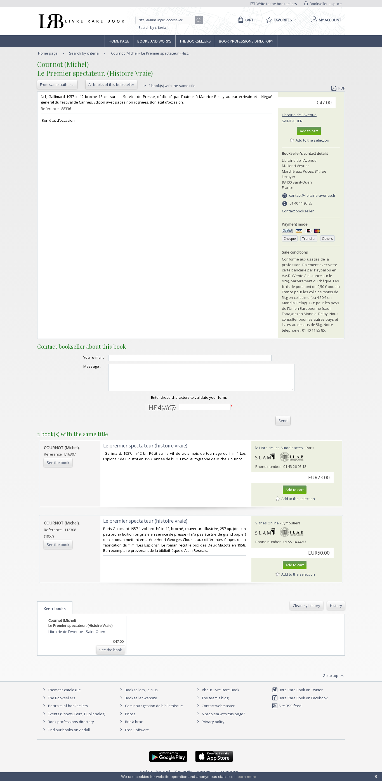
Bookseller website (140, 697)
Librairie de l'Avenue (299, 114)
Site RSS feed (289, 705)
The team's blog (214, 697)
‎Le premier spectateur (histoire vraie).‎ (145, 445)
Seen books (55, 608)
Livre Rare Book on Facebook (303, 697)
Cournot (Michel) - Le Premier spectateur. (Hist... (150, 53)
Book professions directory (246, 41)
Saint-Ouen (292, 120)
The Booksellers (195, 41)
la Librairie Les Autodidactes (279, 447)
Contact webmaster (218, 705)
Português (183, 771)
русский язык (227, 771)
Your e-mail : (93, 357)
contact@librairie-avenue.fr (312, 195)
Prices (130, 713)
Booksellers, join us (141, 689)
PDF (341, 88)
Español (163, 771)
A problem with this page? (223, 713)
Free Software (137, 729)
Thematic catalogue (64, 689)
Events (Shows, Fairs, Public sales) (76, 713)
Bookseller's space (325, 3)
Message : (92, 366)
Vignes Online (267, 523)
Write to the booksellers (276, 3)
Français (204, 771)
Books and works (154, 41)
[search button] (199, 20)
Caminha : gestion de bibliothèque (154, 705)
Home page (119, 41)
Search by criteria (152, 27)
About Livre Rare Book (220, 689)
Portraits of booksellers (68, 705)
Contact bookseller (298, 211)
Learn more (245, 776)
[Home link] (80, 21)
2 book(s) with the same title (171, 85)
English (146, 771)
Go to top (331, 675)
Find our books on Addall (68, 729)
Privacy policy (213, 721)
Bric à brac (134, 721)
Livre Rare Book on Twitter (300, 689)
